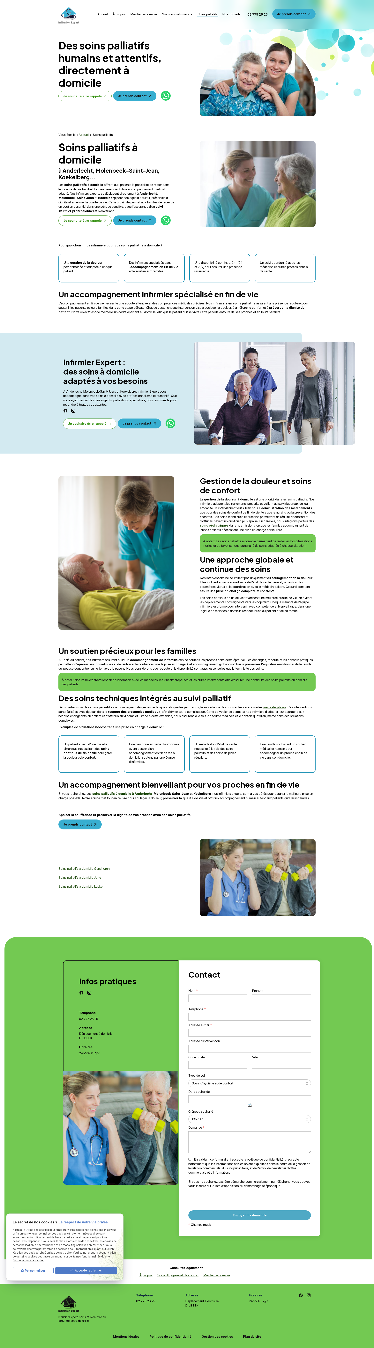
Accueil (102, 14)
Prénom (257, 991)
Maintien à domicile (143, 14)
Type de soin (197, 1075)
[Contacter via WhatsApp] (166, 96)
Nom (193, 991)
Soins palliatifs (208, 14)
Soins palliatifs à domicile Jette (79, 877)
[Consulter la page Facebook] (65, 410)
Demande (196, 1127)
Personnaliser (35, 1270)
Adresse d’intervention (204, 1041)
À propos (119, 14)
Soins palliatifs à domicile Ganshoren (84, 869)
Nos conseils (231, 14)
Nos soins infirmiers (175, 14)
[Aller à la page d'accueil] (68, 14)
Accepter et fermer (88, 1270)
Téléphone (197, 1009)
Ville (255, 1057)
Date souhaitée (199, 1092)
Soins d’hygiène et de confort (178, 1275)
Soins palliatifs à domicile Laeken (81, 886)
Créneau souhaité (200, 1111)
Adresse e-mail (200, 1025)
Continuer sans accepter (28, 1260)
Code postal (196, 1057)
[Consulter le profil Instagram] (73, 410)
